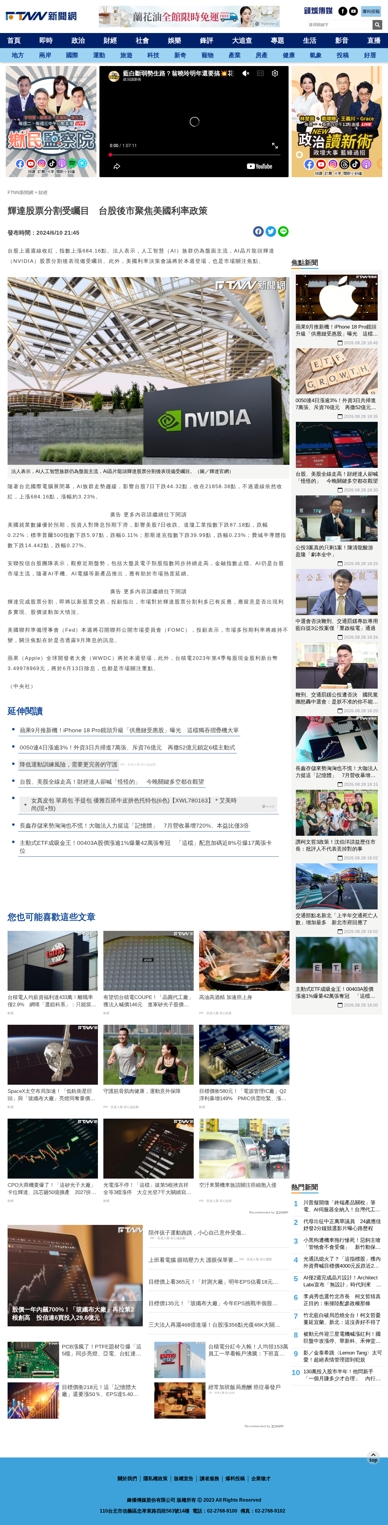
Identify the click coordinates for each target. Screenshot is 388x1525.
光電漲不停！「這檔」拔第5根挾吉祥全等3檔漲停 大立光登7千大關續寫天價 (147, 1189)
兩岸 (45, 55)
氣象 (316, 55)
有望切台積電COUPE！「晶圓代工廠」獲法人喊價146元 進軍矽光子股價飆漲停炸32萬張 (148, 1001)
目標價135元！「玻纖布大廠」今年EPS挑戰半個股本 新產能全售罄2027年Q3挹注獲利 (215, 1303)
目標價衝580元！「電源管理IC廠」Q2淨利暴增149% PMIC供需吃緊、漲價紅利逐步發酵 (242, 1095)
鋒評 (206, 40)
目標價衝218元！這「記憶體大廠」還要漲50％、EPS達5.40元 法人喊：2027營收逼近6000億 (102, 1391)
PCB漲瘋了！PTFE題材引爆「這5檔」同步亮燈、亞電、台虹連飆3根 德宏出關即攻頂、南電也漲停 (102, 1351)
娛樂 (174, 40)
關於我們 (127, 1478)
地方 (18, 55)
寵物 (208, 55)
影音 (342, 40)
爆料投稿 (235, 1478)
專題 (277, 40)
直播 (374, 40)
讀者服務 (209, 1478)
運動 (99, 55)
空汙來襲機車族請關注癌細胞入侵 (237, 1185)
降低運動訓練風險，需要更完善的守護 (69, 764)
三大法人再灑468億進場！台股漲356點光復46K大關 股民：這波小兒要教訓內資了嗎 (214, 1325)
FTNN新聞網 (20, 192)
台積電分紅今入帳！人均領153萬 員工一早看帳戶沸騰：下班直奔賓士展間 (248, 1351)
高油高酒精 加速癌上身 (225, 997)
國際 (72, 55)
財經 (110, 40)
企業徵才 (261, 1478)
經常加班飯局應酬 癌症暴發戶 (244, 1387)
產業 (235, 55)
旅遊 (126, 55)
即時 (46, 40)
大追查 (242, 40)
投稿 (343, 55)
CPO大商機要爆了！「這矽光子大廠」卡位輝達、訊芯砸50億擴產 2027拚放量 (52, 1189)
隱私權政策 (155, 1478)
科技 (153, 55)
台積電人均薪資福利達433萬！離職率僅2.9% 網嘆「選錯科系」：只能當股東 (52, 1001)
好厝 (370, 55)
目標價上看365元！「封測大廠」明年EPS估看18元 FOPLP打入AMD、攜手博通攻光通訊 (213, 1282)
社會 (142, 40)
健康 (289, 55)
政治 (78, 40)
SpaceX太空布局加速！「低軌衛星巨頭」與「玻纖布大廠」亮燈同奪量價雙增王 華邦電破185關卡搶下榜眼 (51, 1095)
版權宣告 (183, 1478)
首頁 (14, 40)
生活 (309, 40)
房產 (262, 55)
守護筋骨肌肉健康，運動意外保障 (142, 1091)
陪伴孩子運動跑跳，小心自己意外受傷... (197, 1233)
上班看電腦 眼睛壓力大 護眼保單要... (193, 1260)
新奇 (180, 55)
